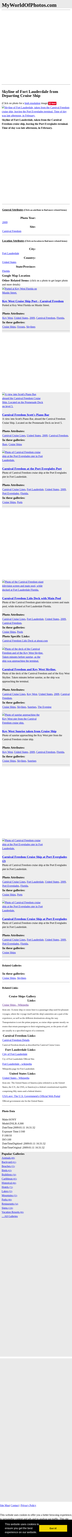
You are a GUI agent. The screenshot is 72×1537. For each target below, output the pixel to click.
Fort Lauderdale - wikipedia (17, 1064)
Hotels (7, 1187)
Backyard (9, 1162)
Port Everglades (10, 493)
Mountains (9, 1195)
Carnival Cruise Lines (13, 435)
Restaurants (10, 1203)
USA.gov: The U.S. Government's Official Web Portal (31, 1096)
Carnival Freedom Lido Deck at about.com (25, 640)
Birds (7, 1170)
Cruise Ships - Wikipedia (15, 1004)
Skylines (30, 326)
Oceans (21, 326)
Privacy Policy (28, 1505)
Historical (9, 1182)
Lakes (7, 1191)
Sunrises (31, 707)
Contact (15, 1505)
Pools (20, 631)
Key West (7, 317)
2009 (5, 222)
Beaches (8, 1166)
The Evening (44, 707)
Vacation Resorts (13, 1212)
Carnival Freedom (11, 231)
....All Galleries (10, 1216)
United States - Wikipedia (15, 1078)
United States (9, 262)
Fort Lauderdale (10, 253)
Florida (6, 271)
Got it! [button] (53, 1528)
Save (54, 103)
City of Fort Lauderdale (14, 1054)
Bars (4, 444)
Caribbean (9, 1178)
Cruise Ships (9, 326)
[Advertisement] (36, 47)
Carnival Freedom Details (15, 1040)
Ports (19, 502)
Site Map (5, 1505)
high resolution (32, 103)
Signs (7, 1208)
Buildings (9, 1174)
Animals (8, 1157)
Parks (7, 1199)
